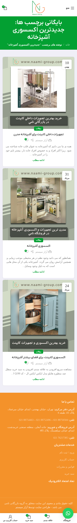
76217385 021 (60, 437)
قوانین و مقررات (65, 466)
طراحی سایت (42, 507)
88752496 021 (43, 420)
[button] (68, 513)
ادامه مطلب (38, 160)
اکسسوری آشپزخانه (38, 246)
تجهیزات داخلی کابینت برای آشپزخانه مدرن (38, 134)
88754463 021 (26, 420)
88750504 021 (60, 420)
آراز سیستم (41, 140)
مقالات (38, 128)
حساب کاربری (66, 459)
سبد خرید (69, 473)
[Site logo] (38, 7)
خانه (68, 44)
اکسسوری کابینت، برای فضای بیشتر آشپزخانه (38, 357)
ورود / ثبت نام (67, 452)
